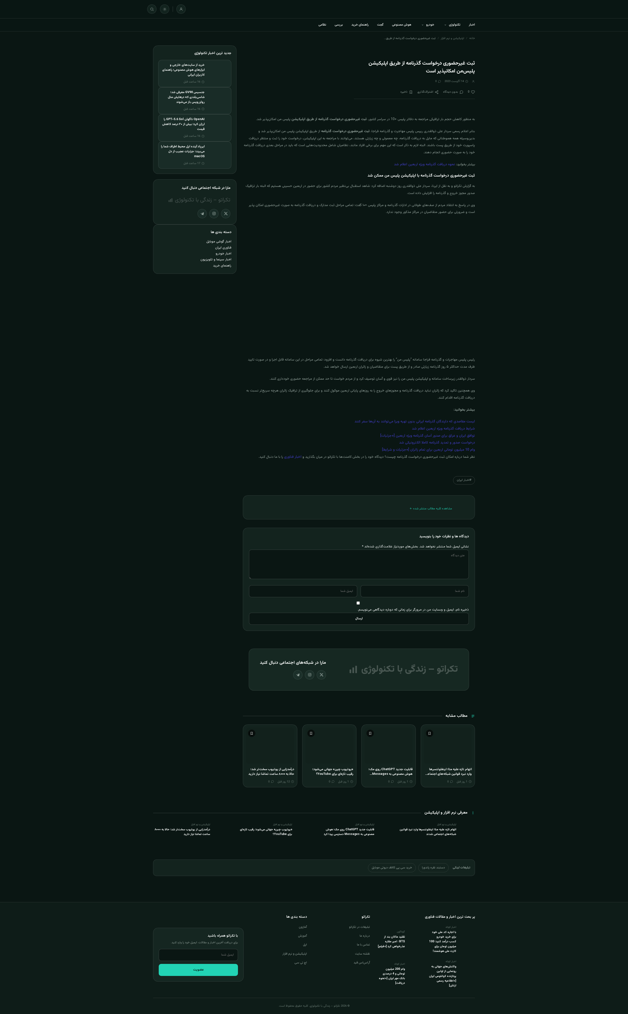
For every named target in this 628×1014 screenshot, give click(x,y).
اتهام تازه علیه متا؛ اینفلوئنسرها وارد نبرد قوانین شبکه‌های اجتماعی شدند (448, 774)
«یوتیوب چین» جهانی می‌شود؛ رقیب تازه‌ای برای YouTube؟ (332, 772)
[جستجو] (152, 9)
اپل (305, 944)
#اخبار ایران (464, 480)
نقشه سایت (362, 953)
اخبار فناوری (292, 457)
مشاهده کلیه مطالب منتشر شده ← (431, 508)
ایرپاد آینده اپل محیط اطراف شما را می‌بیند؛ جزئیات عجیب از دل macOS (183, 151)
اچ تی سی (300, 962)
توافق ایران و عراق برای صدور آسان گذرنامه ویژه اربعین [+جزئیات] (427, 436)
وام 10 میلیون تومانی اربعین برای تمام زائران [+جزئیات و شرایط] (428, 450)
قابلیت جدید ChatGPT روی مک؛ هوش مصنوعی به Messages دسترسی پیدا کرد (390, 774)
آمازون (303, 927)
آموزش (302, 935)
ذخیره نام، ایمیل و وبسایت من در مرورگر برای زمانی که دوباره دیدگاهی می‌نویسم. (413, 609)
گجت (380, 24)
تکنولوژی (454, 24)
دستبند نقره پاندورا (433, 867)
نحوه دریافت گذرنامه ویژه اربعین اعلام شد (424, 164)
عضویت (198, 969)
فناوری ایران (223, 247)
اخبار (472, 24)
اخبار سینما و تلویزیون (215, 259)
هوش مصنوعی (401, 24)
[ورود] (181, 9)
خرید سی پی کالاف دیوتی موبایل (392, 867)
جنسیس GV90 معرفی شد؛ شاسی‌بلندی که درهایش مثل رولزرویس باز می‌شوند (186, 97)
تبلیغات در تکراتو (359, 927)
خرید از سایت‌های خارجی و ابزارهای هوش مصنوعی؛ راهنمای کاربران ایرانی (183, 70)
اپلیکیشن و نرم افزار (452, 38)
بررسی (339, 24)
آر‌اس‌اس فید (361, 962)
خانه (472, 38)
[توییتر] (321, 675)
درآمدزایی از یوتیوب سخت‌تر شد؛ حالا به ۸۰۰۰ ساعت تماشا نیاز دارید (271, 772)
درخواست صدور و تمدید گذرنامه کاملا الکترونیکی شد (437, 442)
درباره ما (365, 935)
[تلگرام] (297, 675)
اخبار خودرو (223, 253)
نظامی (322, 24)
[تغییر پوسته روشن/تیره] (164, 9)
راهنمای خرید (360, 24)
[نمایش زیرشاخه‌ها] (445, 25)
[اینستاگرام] (309, 675)
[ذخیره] (429, 733)
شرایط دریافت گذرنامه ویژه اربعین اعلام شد (443, 428)
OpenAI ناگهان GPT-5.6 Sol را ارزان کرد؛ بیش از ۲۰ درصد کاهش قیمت (183, 124)
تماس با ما (363, 944)
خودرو (430, 24)
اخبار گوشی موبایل (218, 241)
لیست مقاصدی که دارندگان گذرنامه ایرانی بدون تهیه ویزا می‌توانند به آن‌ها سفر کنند (414, 421)
